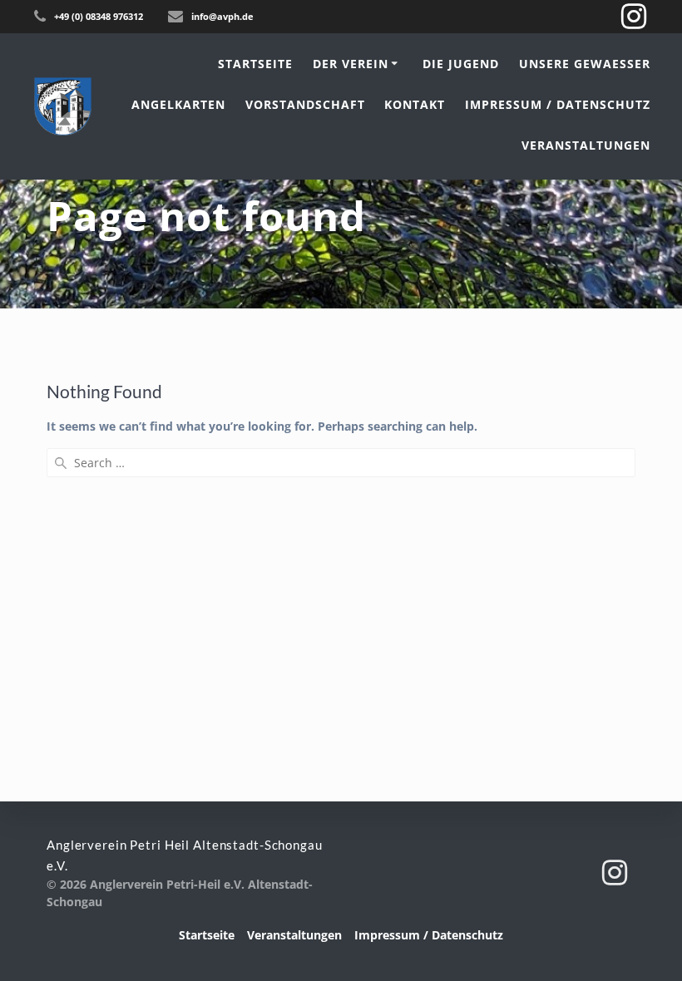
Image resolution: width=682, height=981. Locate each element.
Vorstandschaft (305, 104)
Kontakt (414, 104)
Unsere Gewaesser (584, 63)
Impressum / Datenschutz (557, 104)
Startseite (255, 63)
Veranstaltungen (585, 145)
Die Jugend (461, 63)
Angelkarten (178, 104)
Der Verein (350, 63)
